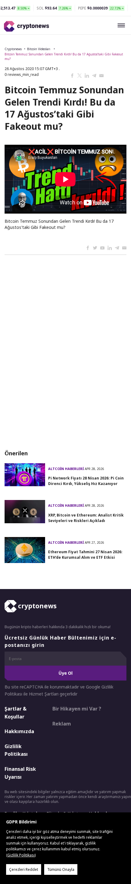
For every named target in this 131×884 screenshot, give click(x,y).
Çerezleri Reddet (23, 869)
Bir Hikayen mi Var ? (76, 708)
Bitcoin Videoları (39, 49)
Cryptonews (13, 49)
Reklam (61, 723)
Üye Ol (65, 673)
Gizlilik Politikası (16, 750)
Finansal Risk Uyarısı (20, 773)
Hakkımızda (19, 731)
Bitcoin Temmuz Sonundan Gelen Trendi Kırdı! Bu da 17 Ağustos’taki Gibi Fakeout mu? (64, 56)
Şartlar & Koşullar (16, 712)
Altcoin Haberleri (66, 468)
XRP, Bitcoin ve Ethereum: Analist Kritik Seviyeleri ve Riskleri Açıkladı (86, 518)
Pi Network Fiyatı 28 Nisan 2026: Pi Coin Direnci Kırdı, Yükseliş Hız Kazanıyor (86, 481)
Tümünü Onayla (60, 869)
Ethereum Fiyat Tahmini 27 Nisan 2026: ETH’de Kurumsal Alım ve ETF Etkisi (85, 554)
